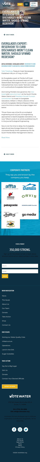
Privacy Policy (20, 447)
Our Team (5, 308)
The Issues (6, 300)
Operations (6, 345)
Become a (33, 3)
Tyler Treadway (6, 71)
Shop (4, 321)
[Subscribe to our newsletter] (26, 4)
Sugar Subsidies (8, 354)
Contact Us (6, 325)
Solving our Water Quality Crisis (13, 337)
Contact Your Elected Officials (13, 379)
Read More (5, 137)
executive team (15, 94)
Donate (20, 4)
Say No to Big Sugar (9, 366)
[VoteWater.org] (6, 4)
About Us (5, 304)
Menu (13, 5)
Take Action (6, 317)
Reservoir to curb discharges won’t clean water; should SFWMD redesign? (18, 65)
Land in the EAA (8, 350)
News (4, 296)
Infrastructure (7, 341)
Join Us (4, 370)
